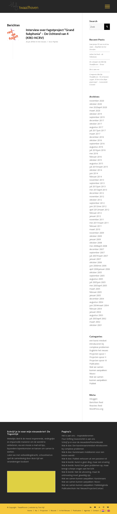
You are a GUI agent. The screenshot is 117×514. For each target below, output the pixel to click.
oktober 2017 (95, 123)
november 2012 (96, 196)
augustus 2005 (96, 279)
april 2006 (93, 269)
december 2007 (96, 249)
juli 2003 (93, 318)
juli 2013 (93, 186)
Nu (72, 488)
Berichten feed (96, 402)
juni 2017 (101, 130)
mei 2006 (102, 265)
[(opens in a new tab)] (13, 34)
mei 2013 (93, 189)
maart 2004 (103, 305)
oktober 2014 (95, 170)
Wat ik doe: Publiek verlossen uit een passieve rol (84, 458)
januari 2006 (104, 269)
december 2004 (96, 298)
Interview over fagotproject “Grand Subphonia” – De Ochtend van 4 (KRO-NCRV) (50, 33)
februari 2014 (95, 176)
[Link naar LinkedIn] (90, 507)
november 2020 (96, 100)
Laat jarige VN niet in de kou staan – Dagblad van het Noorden (99, 46)
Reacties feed (95, 405)
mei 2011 (93, 222)
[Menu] (106, 6)
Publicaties (94, 363)
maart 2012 (103, 209)
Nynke (55, 42)
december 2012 (96, 193)
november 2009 (96, 232)
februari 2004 (95, 308)
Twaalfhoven (23, 507)
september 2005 (97, 275)
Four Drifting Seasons (72, 439)
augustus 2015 (96, 163)
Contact (99, 488)
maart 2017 (94, 133)
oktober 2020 (95, 104)
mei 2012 (102, 206)
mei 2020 (93, 107)
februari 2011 (95, 226)
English (92, 350)
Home (93, 442)
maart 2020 (94, 110)
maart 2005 (94, 288)
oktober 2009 (95, 236)
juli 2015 (93, 166)
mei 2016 (93, 153)
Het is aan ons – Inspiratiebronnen (77, 435)
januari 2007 (95, 259)
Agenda (104, 485)
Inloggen (93, 399)
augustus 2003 (96, 315)
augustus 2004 (96, 302)
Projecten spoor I (97, 353)
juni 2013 (101, 186)
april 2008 (102, 246)
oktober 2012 (95, 199)
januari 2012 (95, 216)
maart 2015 (102, 166)
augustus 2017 (96, 127)
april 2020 (102, 107)
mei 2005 (93, 285)
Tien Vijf (41, 507)
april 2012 (93, 209)
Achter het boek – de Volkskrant (96, 55)
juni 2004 (93, 305)
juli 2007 (93, 255)
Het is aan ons (94, 69)
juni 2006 (93, 265)
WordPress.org (96, 409)
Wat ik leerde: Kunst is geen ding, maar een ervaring (85, 462)
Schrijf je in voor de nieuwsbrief (76, 442)
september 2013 (97, 183)
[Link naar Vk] (108, 507)
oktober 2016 (95, 140)
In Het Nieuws (80, 488)
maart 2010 (94, 229)
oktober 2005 (95, 272)
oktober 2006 (95, 262)
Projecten (91, 488)
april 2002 (101, 318)
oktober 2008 (95, 242)
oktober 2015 (95, 160)
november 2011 (96, 219)
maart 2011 (103, 222)
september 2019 (97, 117)
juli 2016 (93, 150)
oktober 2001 (95, 325)
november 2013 (96, 180)
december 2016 (96, 137)
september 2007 (97, 252)
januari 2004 (95, 312)
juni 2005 (101, 282)
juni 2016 (101, 150)
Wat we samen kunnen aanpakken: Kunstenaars (84, 478)
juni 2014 (93, 173)
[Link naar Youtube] (95, 507)
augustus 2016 (96, 147)
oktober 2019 (95, 113)
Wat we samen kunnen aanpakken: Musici (98, 370)
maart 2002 (94, 321)
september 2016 (97, 143)
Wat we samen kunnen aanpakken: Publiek (98, 380)
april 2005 (102, 285)
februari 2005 (95, 292)
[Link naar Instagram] (103, 507)
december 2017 (96, 120)
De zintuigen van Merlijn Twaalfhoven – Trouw (97, 63)
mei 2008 (93, 246)
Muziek (99, 442)
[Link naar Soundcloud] (99, 507)
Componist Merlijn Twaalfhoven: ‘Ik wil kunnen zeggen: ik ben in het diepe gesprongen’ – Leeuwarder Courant (99, 79)
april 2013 (102, 189)
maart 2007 (102, 255)
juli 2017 (93, 130)
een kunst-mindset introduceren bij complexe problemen (99, 343)
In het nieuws (41, 42)
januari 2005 (95, 295)
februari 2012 (95, 213)
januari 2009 (95, 239)
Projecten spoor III (98, 360)
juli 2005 (93, 282)
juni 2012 (93, 206)
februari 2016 (95, 156)
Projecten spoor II (97, 357)
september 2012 (97, 203)
